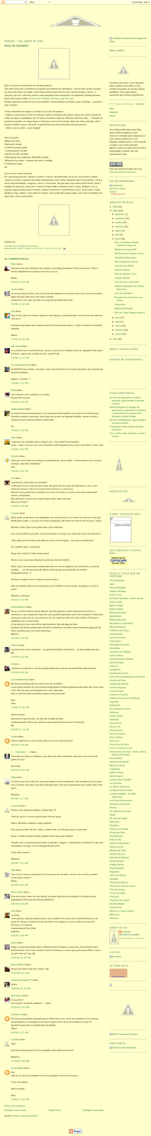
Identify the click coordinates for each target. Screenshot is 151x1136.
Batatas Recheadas (124, 308)
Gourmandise (116, 758)
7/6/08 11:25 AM (20, 339)
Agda (112, 584)
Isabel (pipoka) (18, 409)
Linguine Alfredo (122, 278)
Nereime (15, 456)
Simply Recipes (117, 861)
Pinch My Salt (116, 836)
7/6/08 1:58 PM (19, 471)
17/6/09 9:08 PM (20, 1061)
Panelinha (114, 825)
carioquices (16, 1014)
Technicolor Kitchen (119, 882)
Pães (112, 108)
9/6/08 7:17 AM (19, 799)
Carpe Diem (115, 641)
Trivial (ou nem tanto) (119, 900)
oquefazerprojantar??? (21, 980)
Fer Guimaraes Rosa (21, 365)
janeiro (118, 334)
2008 (115, 211)
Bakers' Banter (116, 609)
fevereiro (119, 330)
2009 (115, 207)
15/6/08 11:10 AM (21, 988)
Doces (112, 116)
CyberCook (121, 194)
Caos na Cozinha (118, 637)
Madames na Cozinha (120, 804)
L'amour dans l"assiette (120, 780)
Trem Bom (114, 897)
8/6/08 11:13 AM (20, 729)
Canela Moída (116, 634)
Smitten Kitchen (117, 865)
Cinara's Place (116, 655)
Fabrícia (15, 645)
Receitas (114, 194)
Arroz (20, 248)
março (118, 326)
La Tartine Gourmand (119, 787)
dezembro (120, 214)
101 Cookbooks (117, 580)
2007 (115, 339)
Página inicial (55, 1110)
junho (118, 239)
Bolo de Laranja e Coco (126, 274)
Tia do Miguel (17, 1068)
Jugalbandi (115, 769)
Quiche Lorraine (122, 270)
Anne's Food (115, 595)
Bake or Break (116, 605)
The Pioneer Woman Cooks (122, 886)
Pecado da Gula (117, 832)
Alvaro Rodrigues (118, 587)
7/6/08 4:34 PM (19, 600)
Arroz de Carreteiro (16, 45)
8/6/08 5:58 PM (19, 745)
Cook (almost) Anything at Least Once (127, 677)
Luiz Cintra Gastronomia (121, 800)
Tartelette (114, 879)
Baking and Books (118, 612)
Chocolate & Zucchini (119, 645)
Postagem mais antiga (93, 1110)
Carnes (28, 248)
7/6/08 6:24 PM (19, 638)
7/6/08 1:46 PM (19, 402)
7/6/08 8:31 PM (19, 657)
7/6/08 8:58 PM (19, 672)
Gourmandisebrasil (20, 679)
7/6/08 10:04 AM (20, 282)
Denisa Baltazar (18, 607)
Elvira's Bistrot (116, 737)
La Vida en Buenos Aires (121, 790)
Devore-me (115, 727)
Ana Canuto (16, 996)
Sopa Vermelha (117, 868)
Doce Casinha (116, 730)
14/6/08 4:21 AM (20, 973)
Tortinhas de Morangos (125, 258)
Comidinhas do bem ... (120, 673)
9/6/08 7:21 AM (19, 863)
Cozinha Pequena (118, 687)
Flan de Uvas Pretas (124, 266)
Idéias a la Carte (117, 765)
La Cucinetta (115, 783)
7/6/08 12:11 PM (20, 358)
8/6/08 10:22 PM (20, 770)
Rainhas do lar (116, 847)
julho (117, 235)
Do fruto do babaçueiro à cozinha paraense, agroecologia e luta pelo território (127, 401)
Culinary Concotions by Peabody (125, 698)
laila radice (16, 346)
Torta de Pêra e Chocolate (127, 282)
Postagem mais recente (15, 1110)
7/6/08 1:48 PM (19, 430)
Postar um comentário (14, 1106)
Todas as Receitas (52, 248)
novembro (120, 218)
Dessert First (116, 723)
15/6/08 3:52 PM (20, 1007)
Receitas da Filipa (118, 850)
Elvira (13, 264)
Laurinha (15, 513)
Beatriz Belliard (18, 964)
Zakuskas (114, 918)
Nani (13, 870)
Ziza (13, 311)
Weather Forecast (118, 976)
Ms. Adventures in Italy (120, 811)
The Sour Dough (117, 890)
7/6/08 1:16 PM (19, 383)
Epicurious (114, 741)
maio (117, 318)
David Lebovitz (116, 716)
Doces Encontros (117, 734)
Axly (13, 478)
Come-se (114, 666)
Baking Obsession (118, 620)
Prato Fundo (115, 840)
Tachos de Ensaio (118, 875)
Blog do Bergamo (118, 627)
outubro (119, 222)
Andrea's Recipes (118, 591)
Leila (13, 911)
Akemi (14, 943)
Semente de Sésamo (119, 857)
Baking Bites (115, 616)
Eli (12, 664)
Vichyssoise (120, 304)
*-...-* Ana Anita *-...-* (20, 752)
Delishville (114, 720)
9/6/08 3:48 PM (19, 935)
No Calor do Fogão (118, 818)
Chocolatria (115, 648)
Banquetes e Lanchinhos (121, 623)
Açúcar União (116, 602)
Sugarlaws (114, 872)
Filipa (13, 777)
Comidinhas (115, 670)
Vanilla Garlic (116, 907)
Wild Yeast (114, 915)
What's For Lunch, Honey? (122, 911)
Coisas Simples (117, 662)
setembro (120, 226)
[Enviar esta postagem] (64, 248)
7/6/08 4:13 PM (19, 506)
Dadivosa (114, 712)
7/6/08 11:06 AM (20, 304)
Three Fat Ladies (118, 893)
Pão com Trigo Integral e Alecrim (130, 312)
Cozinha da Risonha (119, 684)
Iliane (13, 437)
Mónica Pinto (17, 892)
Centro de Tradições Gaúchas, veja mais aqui (52, 98)
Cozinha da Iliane (118, 680)
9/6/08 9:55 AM (19, 885)
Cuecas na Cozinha (119, 695)
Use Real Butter (117, 904)
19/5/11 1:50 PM (20, 1099)
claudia (14, 736)
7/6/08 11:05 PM (20, 707)
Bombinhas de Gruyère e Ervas (129, 253)
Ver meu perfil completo (131, 938)
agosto (118, 231)
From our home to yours (121, 748)
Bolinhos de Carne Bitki (125, 249)
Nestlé (112, 815)
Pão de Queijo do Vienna (126, 262)
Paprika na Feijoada (119, 829)
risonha (14, 289)
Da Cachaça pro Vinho (120, 709)
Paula (13, 390)
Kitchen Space (116, 776)
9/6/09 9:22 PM (19, 1032)
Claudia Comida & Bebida (121, 659)
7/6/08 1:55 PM (19, 449)
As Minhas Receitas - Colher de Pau (126, 598)
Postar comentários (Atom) (25, 1116)
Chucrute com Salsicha (120, 652)
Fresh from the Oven (119, 744)
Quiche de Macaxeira (119, 843)
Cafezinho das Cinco (119, 630)
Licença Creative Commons (122, 172)
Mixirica (113, 807)
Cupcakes (114, 702)
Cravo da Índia (116, 691)
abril (117, 322)
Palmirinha (114, 822)
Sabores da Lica (117, 854)
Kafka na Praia (116, 772)
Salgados (37, 248)
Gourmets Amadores (119, 762)
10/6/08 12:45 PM (21, 958)
